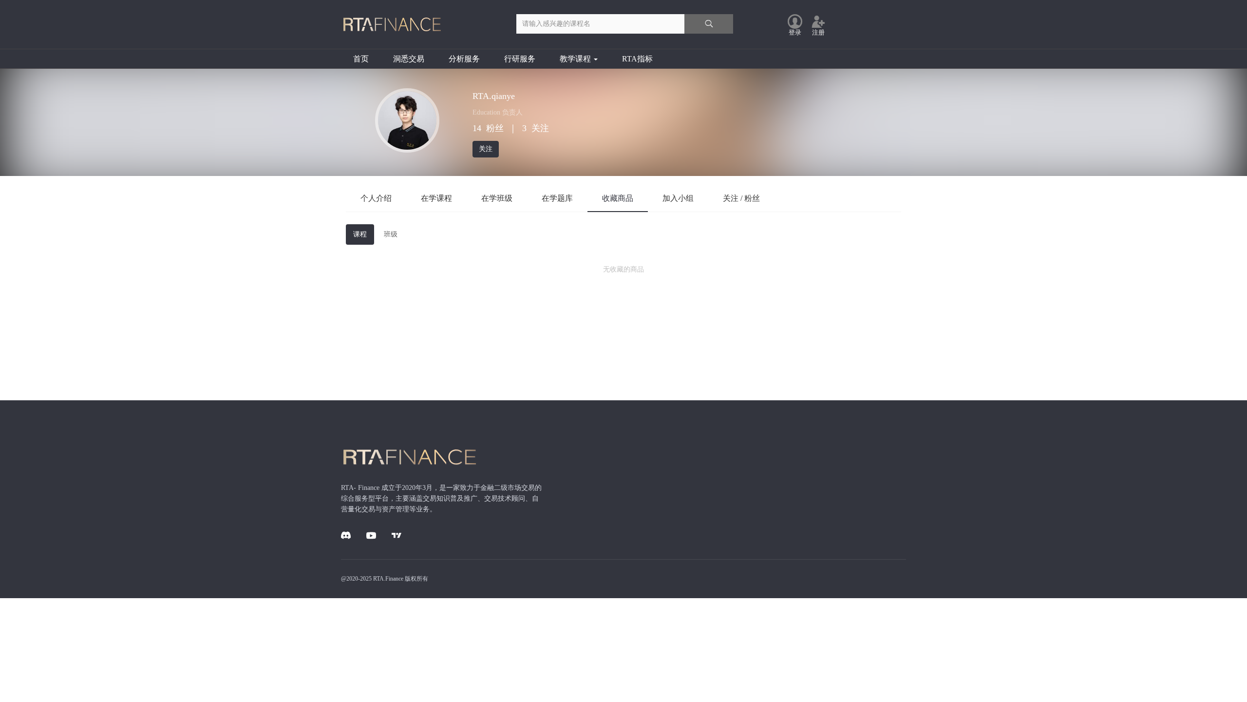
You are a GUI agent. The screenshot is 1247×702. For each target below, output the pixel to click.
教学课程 (576, 59)
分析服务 (464, 59)
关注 (485, 149)
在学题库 (557, 198)
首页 (361, 59)
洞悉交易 (408, 59)
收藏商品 (617, 198)
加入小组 (678, 198)
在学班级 (496, 198)
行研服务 (519, 59)
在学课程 (436, 198)
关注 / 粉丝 (741, 198)
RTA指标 (637, 59)
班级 (390, 234)
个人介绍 (376, 198)
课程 (360, 234)
